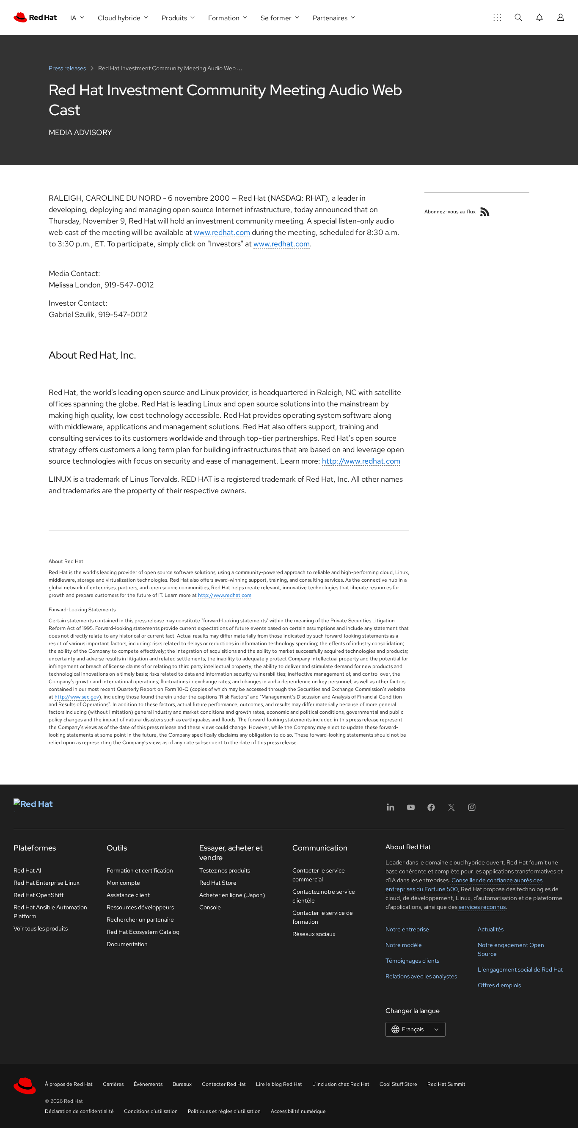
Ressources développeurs (140, 907)
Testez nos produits (224, 870)
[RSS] (485, 212)
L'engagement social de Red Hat (520, 969)
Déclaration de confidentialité (79, 1111)
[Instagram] (472, 810)
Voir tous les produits (41, 928)
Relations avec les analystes (421, 976)
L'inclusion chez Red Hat (340, 1084)
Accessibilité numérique (298, 1111)
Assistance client (128, 895)
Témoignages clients (412, 960)
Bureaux (182, 1084)
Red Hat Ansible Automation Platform (50, 911)
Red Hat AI (27, 870)
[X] (451, 810)
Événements (148, 1084)
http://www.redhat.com (361, 461)
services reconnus (482, 907)
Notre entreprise (407, 929)
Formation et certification (140, 870)
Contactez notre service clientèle (323, 896)
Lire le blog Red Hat (279, 1084)
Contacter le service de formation (322, 917)
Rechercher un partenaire (140, 919)
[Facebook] (431, 810)
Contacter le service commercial (318, 875)
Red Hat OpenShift (38, 895)
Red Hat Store (218, 882)
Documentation (127, 944)
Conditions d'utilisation (151, 1111)
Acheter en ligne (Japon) (232, 895)
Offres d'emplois (499, 985)
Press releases (68, 68)
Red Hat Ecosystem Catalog (143, 932)
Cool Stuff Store (398, 1084)
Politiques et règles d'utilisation (224, 1111)
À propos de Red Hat (69, 1084)
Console (210, 907)
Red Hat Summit (446, 1084)
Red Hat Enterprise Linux (47, 882)
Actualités (491, 929)
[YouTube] (411, 810)
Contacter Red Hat (224, 1084)
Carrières (113, 1084)
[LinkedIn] (390, 810)
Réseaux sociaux (314, 934)
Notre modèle (403, 945)
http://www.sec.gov (77, 696)
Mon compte (123, 882)
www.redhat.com (222, 232)
